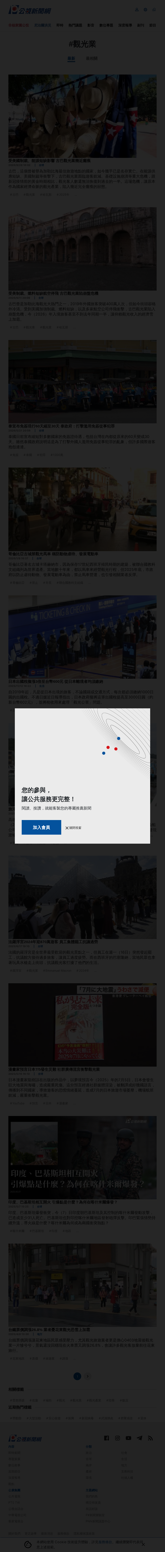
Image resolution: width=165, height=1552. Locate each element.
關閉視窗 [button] (75, 827)
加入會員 (41, 827)
